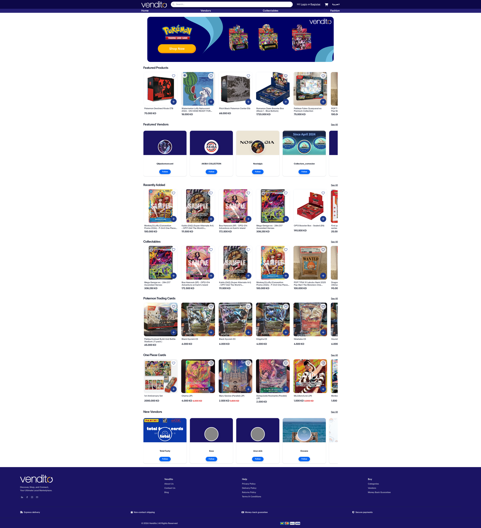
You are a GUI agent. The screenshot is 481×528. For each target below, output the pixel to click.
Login (304, 4)
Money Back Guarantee (379, 492)
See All (334, 125)
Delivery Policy (249, 488)
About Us (169, 484)
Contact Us (169, 488)
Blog (166, 492)
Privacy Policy (249, 484)
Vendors (206, 11)
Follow (165, 172)
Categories (373, 484)
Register (316, 4)
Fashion (335, 11)
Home (145, 11)
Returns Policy (249, 492)
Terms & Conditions (251, 497)
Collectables (270, 11)
